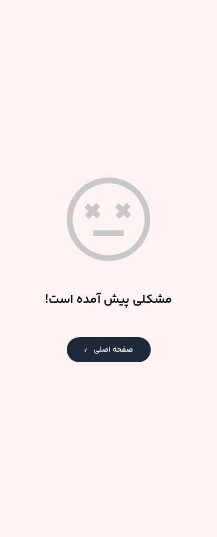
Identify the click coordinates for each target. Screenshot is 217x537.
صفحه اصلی (113, 350)
